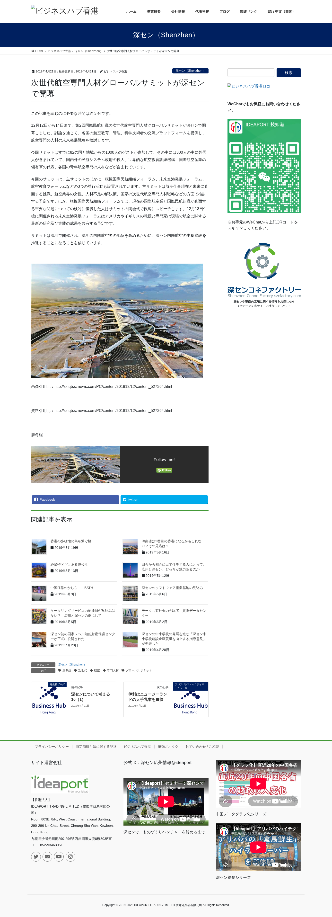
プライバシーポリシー (52, 746)
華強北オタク (168, 746)
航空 (97, 670)
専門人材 (113, 670)
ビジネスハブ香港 (137, 746)
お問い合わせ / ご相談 (202, 746)
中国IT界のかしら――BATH (72, 588)
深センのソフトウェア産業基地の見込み (172, 588)
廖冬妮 (66, 670)
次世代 (82, 670)
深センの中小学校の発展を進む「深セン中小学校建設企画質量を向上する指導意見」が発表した (174, 638)
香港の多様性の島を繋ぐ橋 (71, 541)
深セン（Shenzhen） (190, 70)
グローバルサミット (139, 670)
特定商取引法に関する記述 (96, 746)
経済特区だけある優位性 (69, 564)
